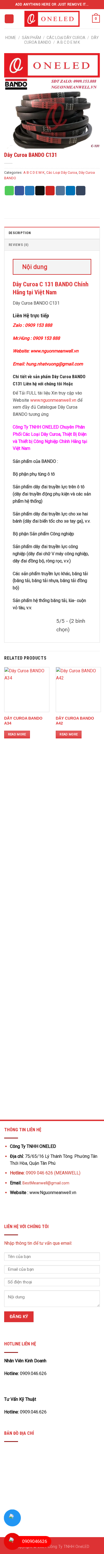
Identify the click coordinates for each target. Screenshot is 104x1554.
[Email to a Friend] (40, 190)
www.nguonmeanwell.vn (53, 400)
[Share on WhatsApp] (9, 190)
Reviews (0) (18, 245)
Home (10, 37)
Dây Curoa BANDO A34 (23, 720)
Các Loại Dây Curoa (66, 37)
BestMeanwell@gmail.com (45, 1183)
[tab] (52, 232)
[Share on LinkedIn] (70, 190)
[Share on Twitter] (29, 190)
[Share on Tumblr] (80, 190)
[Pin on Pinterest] (50, 190)
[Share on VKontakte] (60, 190)
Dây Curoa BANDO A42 (75, 720)
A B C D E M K (68, 42)
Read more (17, 734)
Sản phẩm (31, 37)
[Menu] (9, 19)
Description (20, 233)
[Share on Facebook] (19, 190)
